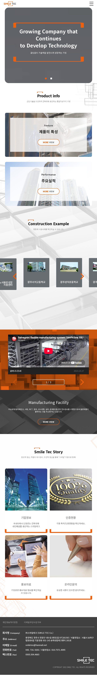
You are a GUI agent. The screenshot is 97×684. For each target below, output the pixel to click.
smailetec (10, 4)
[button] (46, 78)
